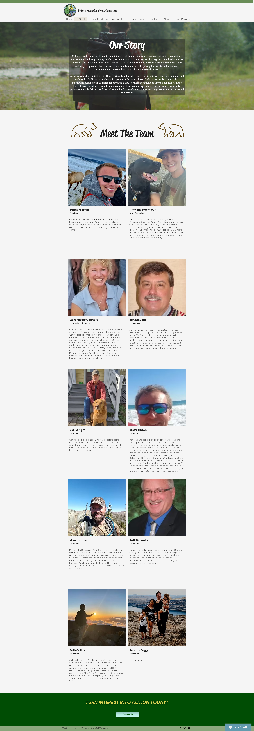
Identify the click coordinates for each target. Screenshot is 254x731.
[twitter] (184, 728)
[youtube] (188, 728)
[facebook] (180, 728)
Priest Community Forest (91, 10)
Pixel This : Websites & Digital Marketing (90, 727)
